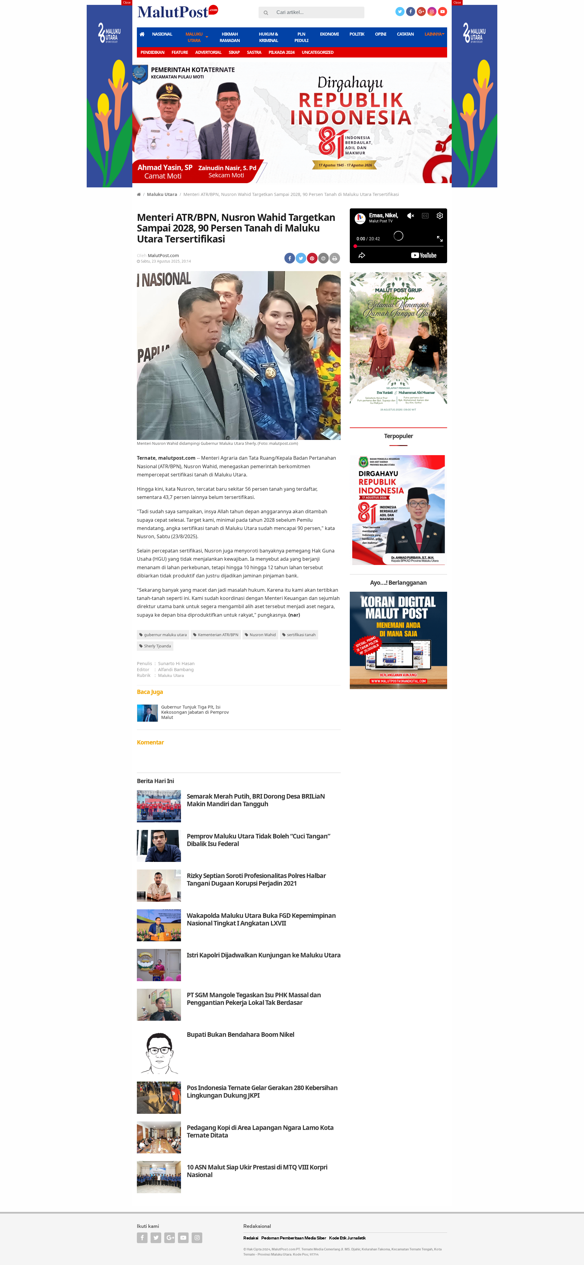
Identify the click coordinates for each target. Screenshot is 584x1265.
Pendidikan (152, 52)
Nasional (162, 34)
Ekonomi (329, 34)
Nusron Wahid (263, 634)
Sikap (234, 52)
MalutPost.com (163, 255)
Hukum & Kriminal (268, 37)
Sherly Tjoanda (157, 646)
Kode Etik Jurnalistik (347, 1238)
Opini (380, 34)
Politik (356, 34)
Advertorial (208, 52)
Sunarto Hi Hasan (176, 663)
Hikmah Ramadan (230, 37)
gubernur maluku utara (165, 634)
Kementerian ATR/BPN (218, 634)
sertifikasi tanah (301, 634)
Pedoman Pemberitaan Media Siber (293, 1238)
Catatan (405, 34)
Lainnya (433, 34)
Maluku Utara (194, 37)
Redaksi (250, 1238)
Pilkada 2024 (281, 52)
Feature (180, 52)
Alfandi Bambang (176, 669)
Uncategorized (317, 52)
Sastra (254, 52)
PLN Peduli (301, 37)
